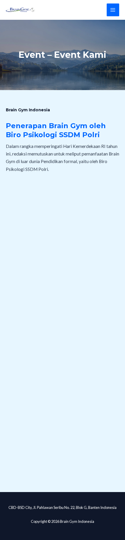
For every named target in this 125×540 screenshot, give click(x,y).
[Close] (118, 6)
